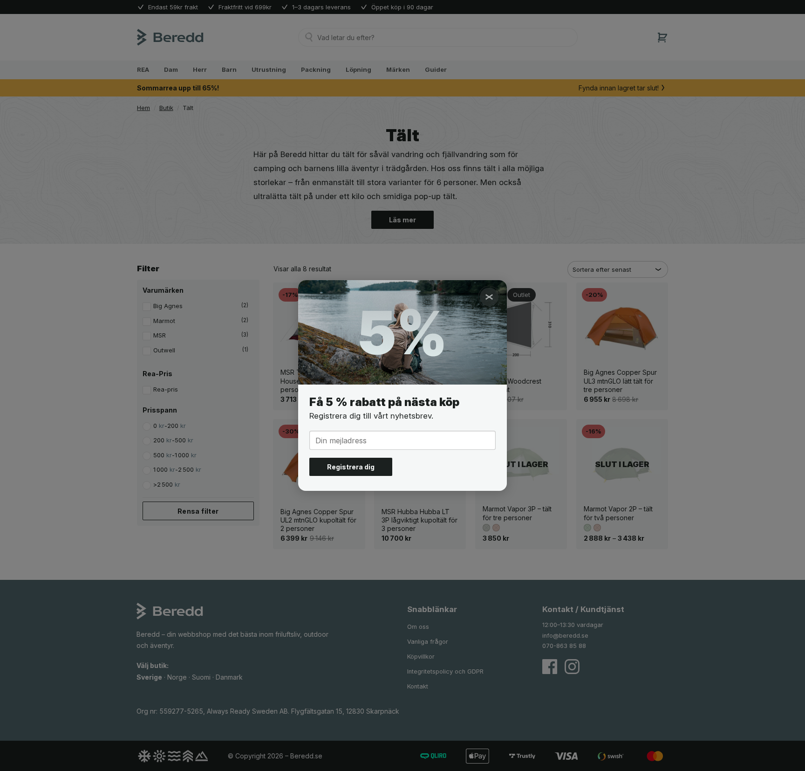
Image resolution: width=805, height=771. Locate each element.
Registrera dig (351, 467)
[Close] (489, 297)
